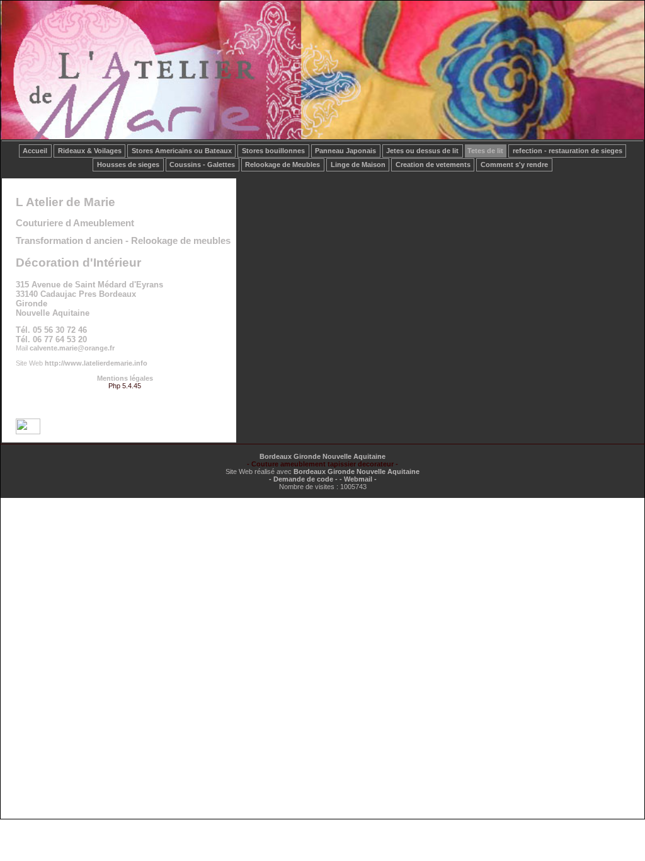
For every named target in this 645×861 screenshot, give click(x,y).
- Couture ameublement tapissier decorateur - (322, 464)
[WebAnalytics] (28, 432)
